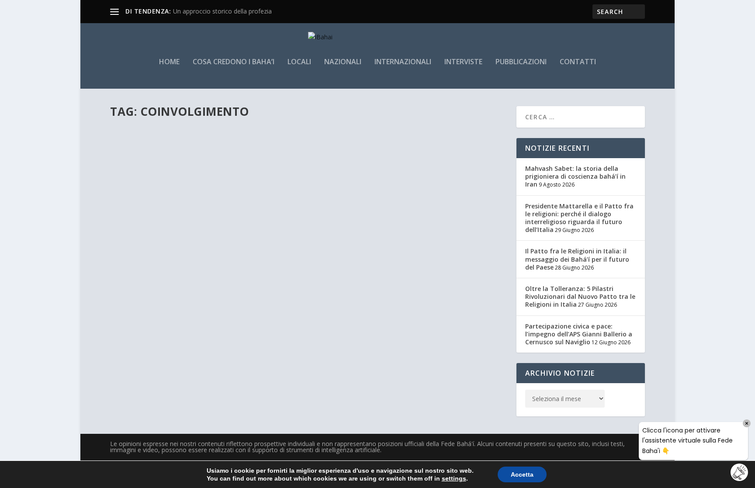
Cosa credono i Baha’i (233, 62)
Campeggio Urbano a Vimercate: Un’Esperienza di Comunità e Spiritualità (256, 147)
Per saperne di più (153, 195)
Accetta (522, 474)
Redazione (138, 161)
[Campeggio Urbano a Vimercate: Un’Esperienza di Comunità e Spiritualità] (260, 129)
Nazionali (342, 62)
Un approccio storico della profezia (222, 11)
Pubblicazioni (521, 62)
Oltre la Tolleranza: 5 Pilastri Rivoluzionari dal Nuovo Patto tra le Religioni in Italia (580, 296)
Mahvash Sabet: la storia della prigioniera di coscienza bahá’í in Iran (575, 176)
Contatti (578, 62)
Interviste (463, 62)
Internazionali (402, 62)
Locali (299, 62)
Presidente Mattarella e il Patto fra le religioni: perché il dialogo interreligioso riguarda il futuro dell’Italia (579, 218)
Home (169, 62)
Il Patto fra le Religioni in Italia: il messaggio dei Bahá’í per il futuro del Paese (577, 259)
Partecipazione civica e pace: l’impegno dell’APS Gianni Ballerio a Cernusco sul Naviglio (578, 334)
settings (454, 478)
